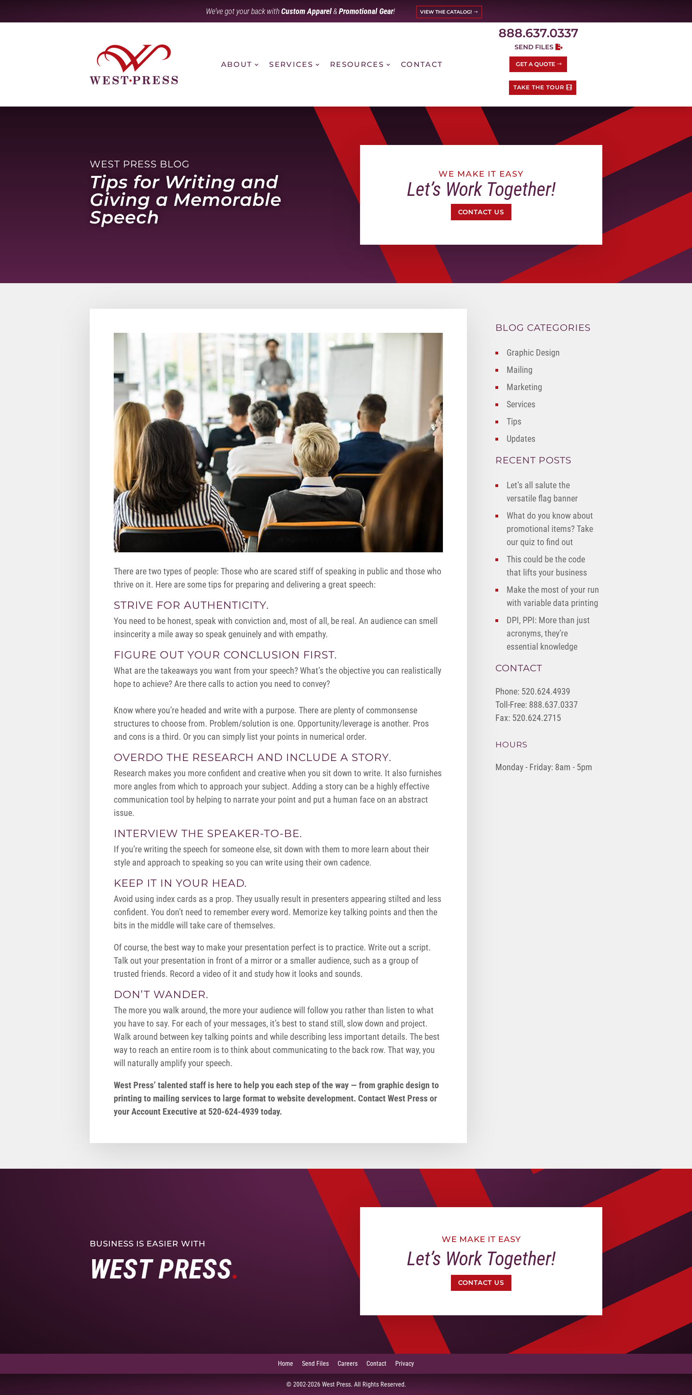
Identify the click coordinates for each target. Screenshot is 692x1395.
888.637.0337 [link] (538, 33)
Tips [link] (514, 422)
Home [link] (285, 1363)
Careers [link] (348, 1363)
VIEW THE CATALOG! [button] (446, 12)
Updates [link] (521, 439)
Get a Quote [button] (535, 64)
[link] (134, 64)
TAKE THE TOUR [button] (538, 87)
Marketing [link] (524, 387)
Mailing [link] (520, 370)
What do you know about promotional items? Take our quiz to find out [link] (550, 529)
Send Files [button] (534, 47)
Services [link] (291, 64)
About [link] (237, 64)
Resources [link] (357, 64)
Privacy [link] (404, 1363)
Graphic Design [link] (533, 353)
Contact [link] (422, 64)
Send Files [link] (315, 1363)
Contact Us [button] (481, 212)
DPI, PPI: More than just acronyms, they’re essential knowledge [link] (548, 633)
